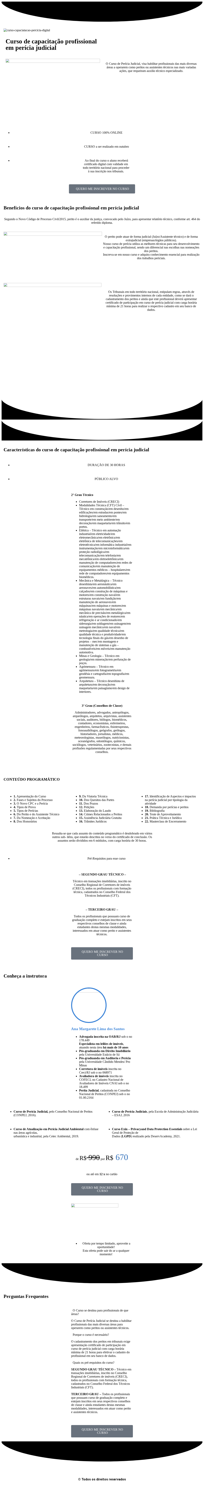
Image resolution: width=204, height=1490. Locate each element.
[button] (102, 1312)
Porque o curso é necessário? (91, 1334)
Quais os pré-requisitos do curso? (93, 1362)
